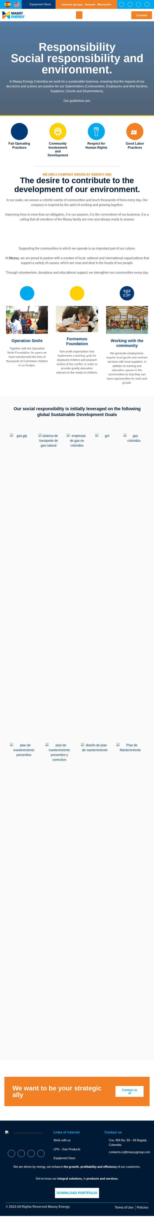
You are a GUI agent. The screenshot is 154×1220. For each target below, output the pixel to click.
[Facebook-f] (11, 1153)
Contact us (113, 1132)
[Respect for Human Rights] (96, 131)
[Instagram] (138, 4)
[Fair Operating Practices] (19, 131)
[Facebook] (121, 4)
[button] (79, 15)
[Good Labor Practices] (134, 131)
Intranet (90, 4)
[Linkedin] (130, 4)
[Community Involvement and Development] (57, 131)
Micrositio (104, 4)
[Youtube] (147, 4)
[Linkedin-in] (21, 1153)
